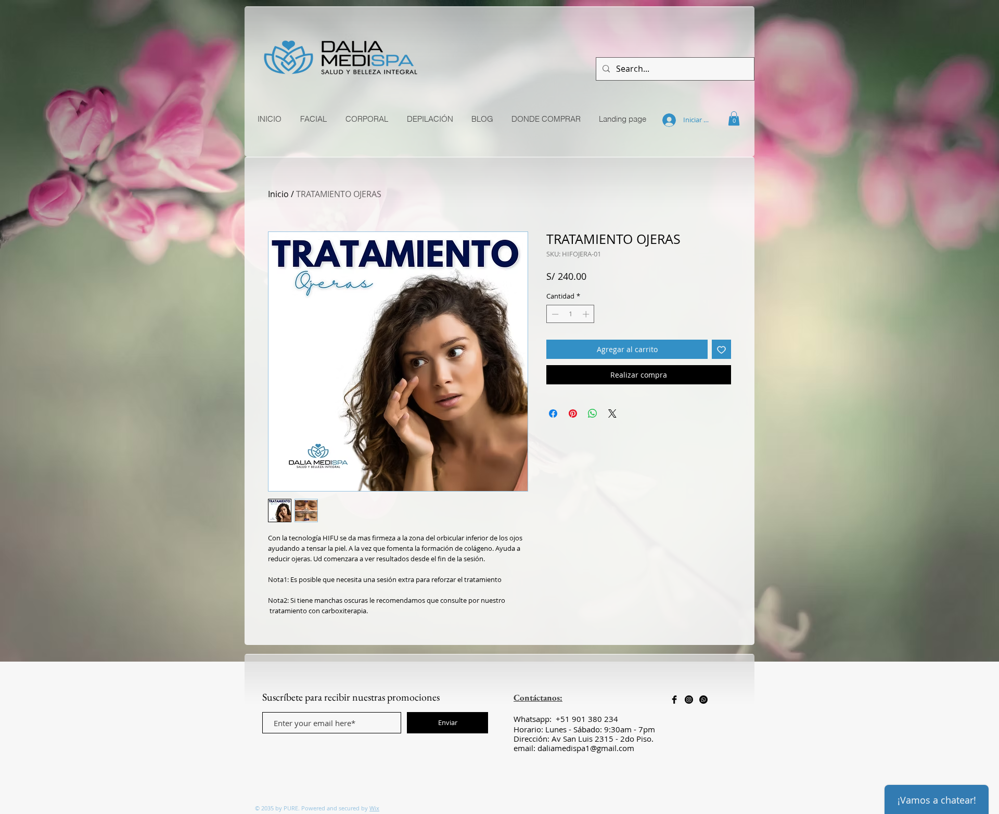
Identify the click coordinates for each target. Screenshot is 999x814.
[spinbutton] (570, 314)
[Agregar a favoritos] (721, 349)
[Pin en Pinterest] (573, 413)
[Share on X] (612, 413)
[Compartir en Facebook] (553, 413)
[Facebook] (674, 699)
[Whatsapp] (703, 699)
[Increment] (587, 314)
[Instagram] (689, 699)
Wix (374, 808)
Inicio (278, 194)
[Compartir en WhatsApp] (592, 413)
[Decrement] (554, 314)
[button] (734, 118)
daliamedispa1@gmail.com (585, 748)
